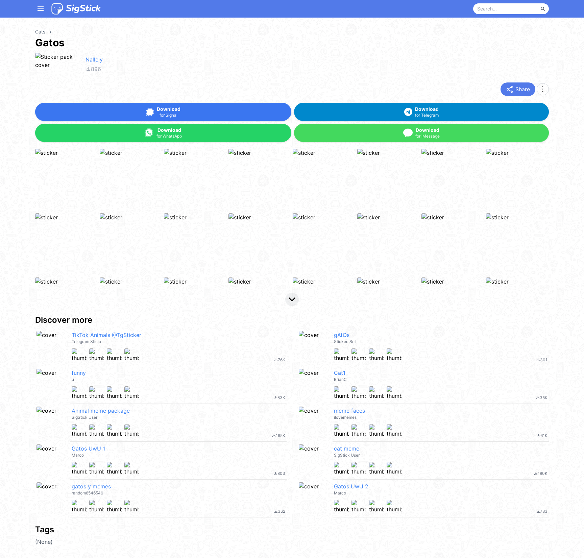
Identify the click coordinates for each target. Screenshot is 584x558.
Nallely (94, 59)
